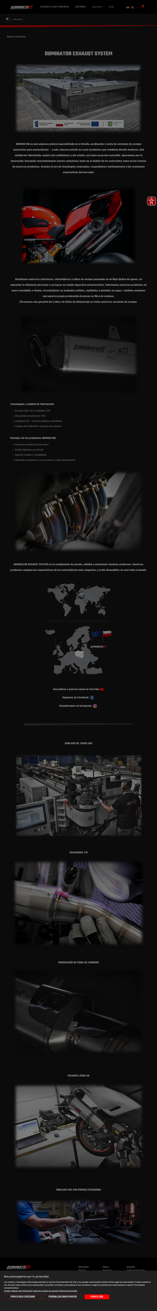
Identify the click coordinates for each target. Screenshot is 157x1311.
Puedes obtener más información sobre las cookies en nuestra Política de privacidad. (40, 1291)
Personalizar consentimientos (63, 1297)
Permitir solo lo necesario (23, 1297)
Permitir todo (97, 1297)
